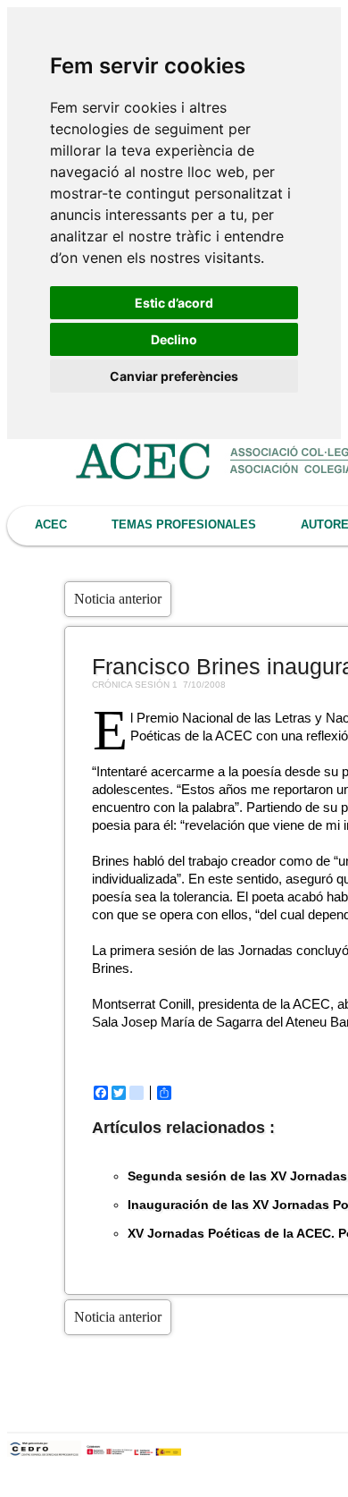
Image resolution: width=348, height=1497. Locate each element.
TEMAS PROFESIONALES (184, 524)
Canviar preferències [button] (174, 376)
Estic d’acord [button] (174, 302)
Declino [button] (174, 339)
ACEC (51, 524)
